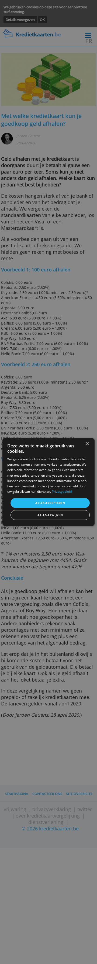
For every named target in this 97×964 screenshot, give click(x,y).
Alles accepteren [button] (50, 503)
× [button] (87, 444)
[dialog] (48, 482)
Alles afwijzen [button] (50, 515)
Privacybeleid (62, 491)
